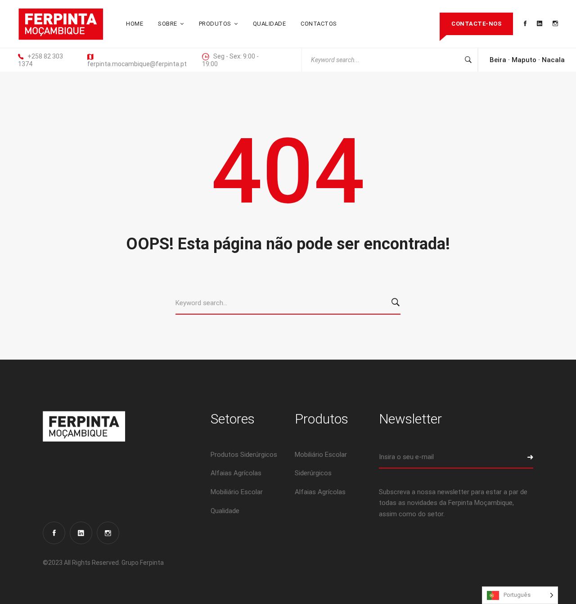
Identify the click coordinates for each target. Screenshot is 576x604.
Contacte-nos (476, 23)
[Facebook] (54, 533)
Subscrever (522, 457)
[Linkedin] (81, 533)
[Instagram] (108, 533)
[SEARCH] (397, 303)
